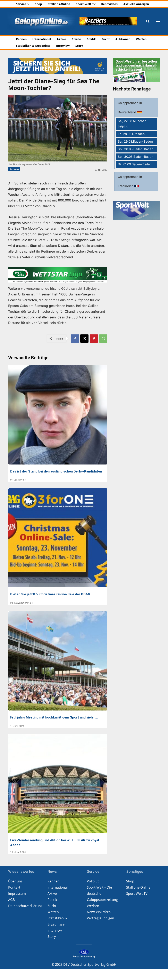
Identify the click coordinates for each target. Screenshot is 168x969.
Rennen (14, 169)
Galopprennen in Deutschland (130, 107)
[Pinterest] (94, 338)
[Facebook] (75, 338)
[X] (84, 338)
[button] (148, 22)
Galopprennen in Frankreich (130, 181)
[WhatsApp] (103, 338)
